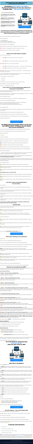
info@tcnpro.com (19, 435)
